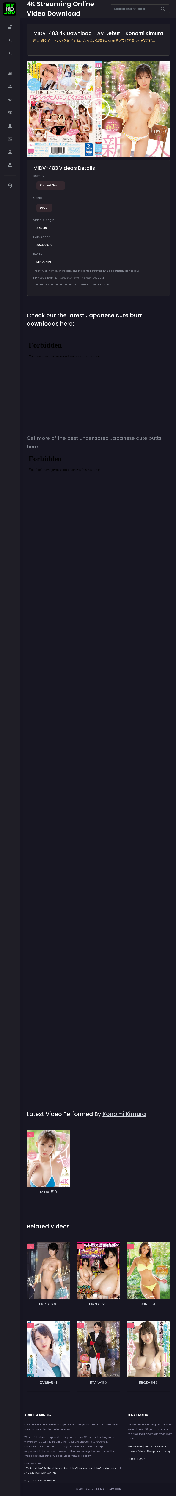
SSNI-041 (148, 1304)
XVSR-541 (48, 1382)
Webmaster (135, 1446)
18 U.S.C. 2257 (136, 1459)
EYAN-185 (98, 1382)
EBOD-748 (98, 1304)
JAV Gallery (45, 1468)
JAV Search (48, 1473)
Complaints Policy (158, 1451)
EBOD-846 (148, 1382)
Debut (44, 208)
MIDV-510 (48, 1192)
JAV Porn (30, 1468)
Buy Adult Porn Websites (40, 1480)
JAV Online (31, 1473)
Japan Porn (62, 1468)
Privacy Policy (136, 1451)
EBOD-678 (48, 1304)
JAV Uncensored (83, 1468)
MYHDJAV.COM (110, 1489)
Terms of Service (155, 1446)
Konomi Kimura (50, 185)
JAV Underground (107, 1468)
